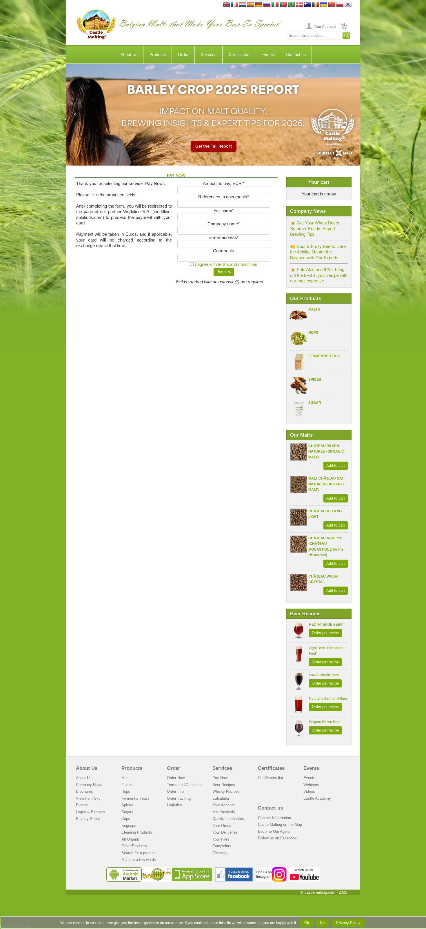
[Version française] (234, 4)
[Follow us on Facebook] (234, 869)
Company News (89, 785)
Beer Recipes (223, 785)
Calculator (220, 798)
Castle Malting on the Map (280, 824)
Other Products (134, 846)
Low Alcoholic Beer (324, 675)
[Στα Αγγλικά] (307, 4)
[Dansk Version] (299, 4)
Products (158, 54)
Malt (125, 778)
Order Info (175, 791)
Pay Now (219, 778)
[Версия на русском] (266, 4)
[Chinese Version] (331, 4)
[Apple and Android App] (160, 869)
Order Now (176, 778)
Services (208, 54)
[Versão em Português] (283, 4)
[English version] (226, 4)
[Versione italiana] (275, 4)
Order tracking (179, 798)
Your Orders (222, 825)
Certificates (239, 54)
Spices (314, 380)
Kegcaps (128, 825)
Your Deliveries (225, 832)
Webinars (311, 785)
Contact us (296, 54)
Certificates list (270, 778)
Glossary (219, 853)
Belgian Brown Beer (325, 722)
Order (183, 54)
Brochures (84, 791)
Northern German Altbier (328, 698)
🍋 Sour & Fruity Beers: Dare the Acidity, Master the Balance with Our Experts (318, 252)
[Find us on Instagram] (271, 869)
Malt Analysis (223, 812)
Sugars (127, 812)
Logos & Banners (90, 812)
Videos (309, 791)
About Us (129, 54)
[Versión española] (250, 4)
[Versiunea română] (315, 4)
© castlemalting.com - (324, 892)
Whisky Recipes (226, 791)
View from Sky (88, 798)
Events (267, 54)
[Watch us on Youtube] (304, 869)
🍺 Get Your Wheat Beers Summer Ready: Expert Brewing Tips (314, 228)
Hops (313, 333)
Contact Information (274, 818)
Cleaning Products (136, 832)
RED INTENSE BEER (326, 625)
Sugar (314, 403)
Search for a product (138, 853)
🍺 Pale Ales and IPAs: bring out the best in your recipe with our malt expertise (318, 275)
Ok (306, 923)
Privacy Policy (88, 818)
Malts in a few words (138, 859)
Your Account (325, 26)
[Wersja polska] (339, 4)
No (322, 923)
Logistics (174, 805)
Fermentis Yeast (324, 356)
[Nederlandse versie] (242, 4)
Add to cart (335, 465)
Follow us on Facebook (277, 838)
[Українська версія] (323, 4)
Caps (125, 818)
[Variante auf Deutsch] (258, 4)
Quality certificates (228, 818)
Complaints (221, 846)
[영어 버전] (348, 4)
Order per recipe (325, 633)
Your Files (220, 839)
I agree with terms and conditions (226, 264)
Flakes (127, 785)
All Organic (130, 839)
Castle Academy (317, 798)
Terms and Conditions (185, 785)
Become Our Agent (274, 831)
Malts (314, 309)
